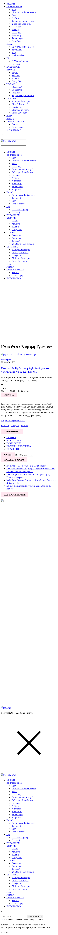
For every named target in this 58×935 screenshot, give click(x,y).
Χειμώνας (16, 40)
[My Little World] (9, 140)
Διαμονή (16, 92)
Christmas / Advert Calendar (24, 12)
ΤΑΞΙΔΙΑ (10, 83)
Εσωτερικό (17, 89)
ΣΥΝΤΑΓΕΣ (12, 98)
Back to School (18, 55)
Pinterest (24, 425)
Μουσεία (16, 75)
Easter (14, 15)
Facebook (5, 425)
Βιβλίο (15, 72)
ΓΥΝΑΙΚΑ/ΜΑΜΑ (15, 121)
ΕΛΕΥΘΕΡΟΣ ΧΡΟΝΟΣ (13, 68)
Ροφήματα (17, 106)
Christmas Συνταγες (21, 109)
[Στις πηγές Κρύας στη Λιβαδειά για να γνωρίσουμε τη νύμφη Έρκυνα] (18, 354)
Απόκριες (16, 18)
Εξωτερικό (17, 86)
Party (14, 9)
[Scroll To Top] (2, 911)
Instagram (15, 425)
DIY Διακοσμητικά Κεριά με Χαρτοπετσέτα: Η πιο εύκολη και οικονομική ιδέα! (30, 470)
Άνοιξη (15, 29)
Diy (8, 58)
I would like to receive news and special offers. (24, 919)
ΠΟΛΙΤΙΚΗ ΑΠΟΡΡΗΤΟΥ (18, 446)
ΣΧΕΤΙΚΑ (11, 437)
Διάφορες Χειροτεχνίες (23, 20)
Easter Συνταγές (19, 112)
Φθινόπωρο (17, 38)
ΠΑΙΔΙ (9, 43)
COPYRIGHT (12, 448)
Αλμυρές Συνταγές (21, 101)
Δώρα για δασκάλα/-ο (22, 23)
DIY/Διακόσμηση (20, 61)
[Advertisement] (29, 311)
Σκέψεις (15, 124)
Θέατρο (15, 78)
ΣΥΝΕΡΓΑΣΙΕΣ (13, 443)
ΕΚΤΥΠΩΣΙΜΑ (13, 129)
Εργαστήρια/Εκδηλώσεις (23, 46)
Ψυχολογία (17, 49)
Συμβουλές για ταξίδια (23, 95)
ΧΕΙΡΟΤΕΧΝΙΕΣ (14, 6)
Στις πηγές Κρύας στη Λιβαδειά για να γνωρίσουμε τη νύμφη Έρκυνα (25, 370)
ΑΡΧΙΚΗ (10, 3)
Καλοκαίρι (17, 35)
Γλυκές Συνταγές (20, 104)
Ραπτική (16, 63)
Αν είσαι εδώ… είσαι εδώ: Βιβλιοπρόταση (26, 465)
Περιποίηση (17, 127)
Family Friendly (10, 117)
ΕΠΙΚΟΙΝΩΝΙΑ (13, 440)
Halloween (16, 26)
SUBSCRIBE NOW (35, 916)
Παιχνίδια (17, 81)
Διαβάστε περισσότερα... (13, 420)
